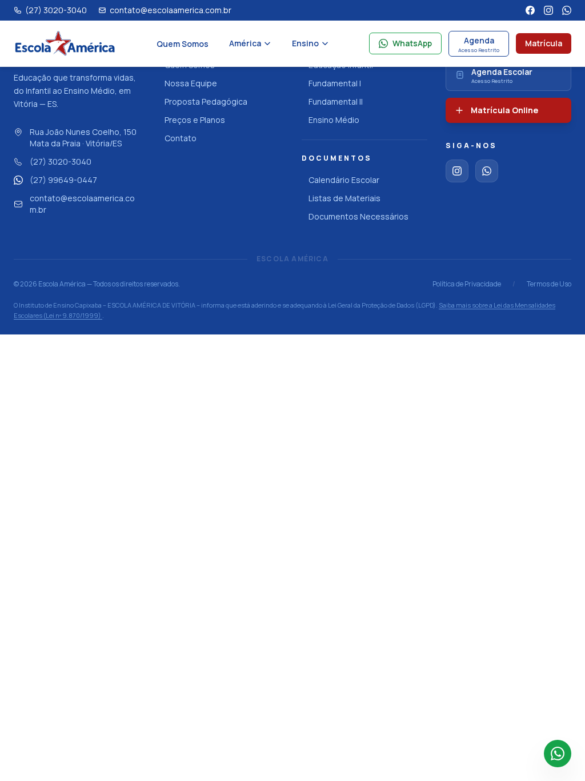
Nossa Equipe (191, 83)
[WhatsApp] (566, 10)
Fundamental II (335, 101)
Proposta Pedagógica (206, 101)
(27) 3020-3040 (60, 161)
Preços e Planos (195, 119)
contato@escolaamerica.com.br (82, 204)
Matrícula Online (504, 110)
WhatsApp (412, 43)
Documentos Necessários (358, 216)
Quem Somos (183, 43)
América (245, 43)
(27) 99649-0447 (63, 179)
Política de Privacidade (466, 284)
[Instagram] (548, 10)
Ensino (305, 43)
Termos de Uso (549, 284)
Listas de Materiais (344, 198)
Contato (181, 138)
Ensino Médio (333, 119)
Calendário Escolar (343, 179)
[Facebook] (530, 10)
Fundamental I (334, 83)
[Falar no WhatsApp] (557, 753)
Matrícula (543, 43)
